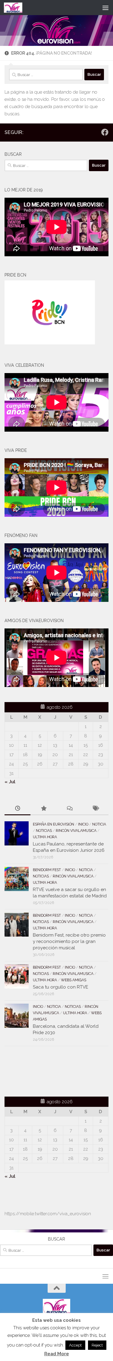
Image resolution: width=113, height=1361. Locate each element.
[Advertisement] (40, 1070)
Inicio (83, 824)
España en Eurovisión (53, 824)
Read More (56, 1353)
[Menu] (105, 7)
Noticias (44, 831)
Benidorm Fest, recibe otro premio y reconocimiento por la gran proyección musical (69, 941)
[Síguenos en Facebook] (104, 132)
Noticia (99, 824)
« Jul (10, 781)
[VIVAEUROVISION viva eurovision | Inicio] (16, 7)
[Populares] (43, 808)
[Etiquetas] (95, 808)
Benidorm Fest (47, 870)
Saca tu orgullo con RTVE (60, 987)
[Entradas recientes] (17, 808)
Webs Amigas (73, 980)
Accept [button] (75, 1345)
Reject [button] (97, 1345)
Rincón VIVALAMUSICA (76, 831)
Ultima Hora (45, 837)
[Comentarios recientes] (70, 808)
